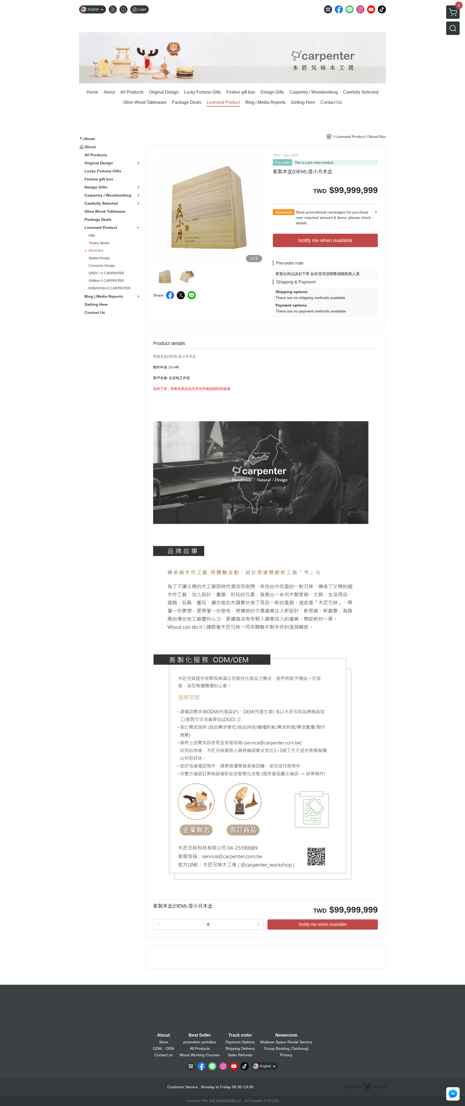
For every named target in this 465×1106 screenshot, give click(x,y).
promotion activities (199, 1042)
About (163, 1035)
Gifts (92, 235)
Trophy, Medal (99, 243)
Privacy (286, 1055)
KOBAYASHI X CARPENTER (110, 288)
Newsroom (286, 1035)
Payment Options (240, 1042)
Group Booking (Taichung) (286, 1048)
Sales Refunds (240, 1055)
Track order (240, 1035)
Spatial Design (99, 258)
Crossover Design (102, 266)
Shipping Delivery (240, 1048)
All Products (200, 1048)
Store (163, 1042)
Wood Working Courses (199, 1055)
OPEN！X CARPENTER (106, 273)
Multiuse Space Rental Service (286, 1042)
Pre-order (282, 162)
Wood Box (96, 251)
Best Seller (200, 1035)
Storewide (283, 212)
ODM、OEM (163, 1048)
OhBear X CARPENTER (106, 281)
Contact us (163, 1055)
